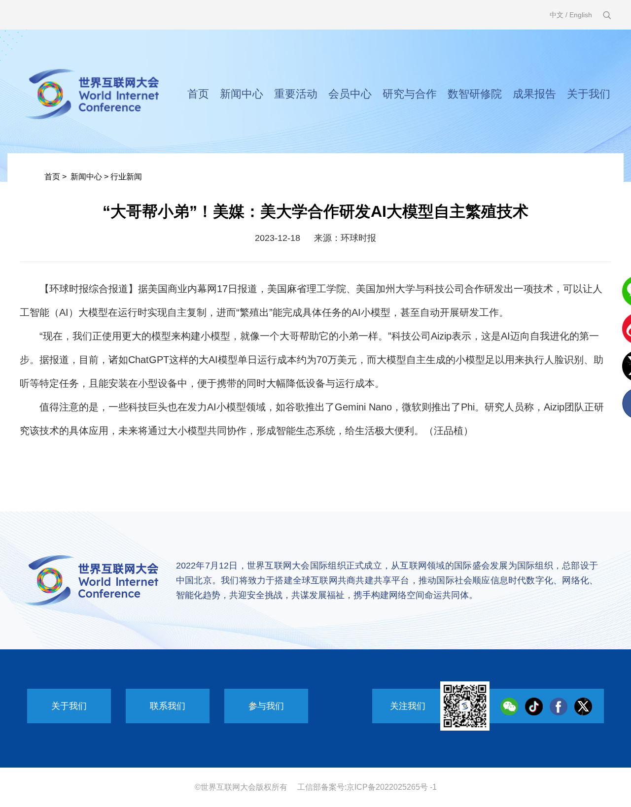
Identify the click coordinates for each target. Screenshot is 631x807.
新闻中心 (241, 94)
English (580, 15)
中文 (556, 15)
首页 (198, 94)
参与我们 (266, 706)
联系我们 (167, 706)
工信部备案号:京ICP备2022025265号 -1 (367, 787)
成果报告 (534, 94)
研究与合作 (410, 94)
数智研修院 (475, 94)
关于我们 (588, 94)
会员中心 (350, 94)
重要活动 (295, 94)
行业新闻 (126, 176)
